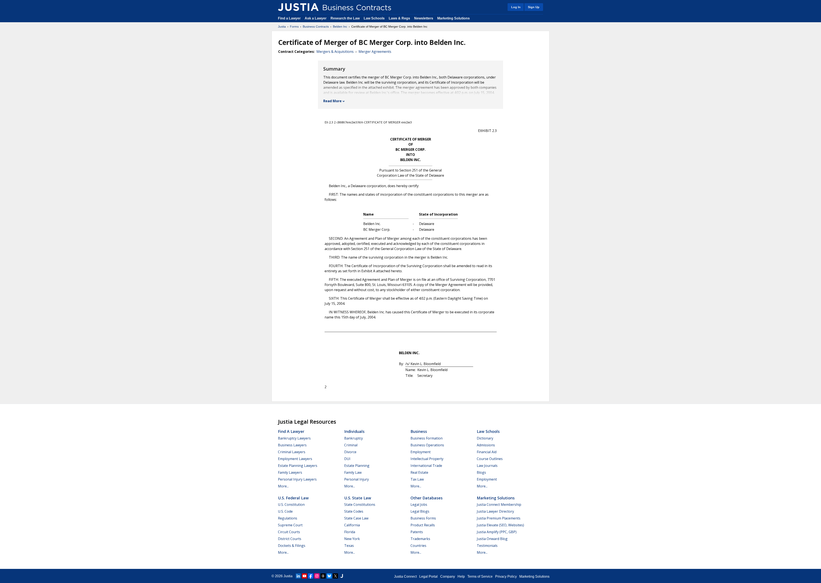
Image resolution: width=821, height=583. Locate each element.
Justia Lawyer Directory (495, 511)
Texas (349, 545)
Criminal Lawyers (291, 452)
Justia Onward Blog (492, 538)
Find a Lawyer (289, 18)
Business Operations (427, 445)
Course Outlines (490, 458)
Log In (516, 7)
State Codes (353, 511)
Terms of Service (480, 576)
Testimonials (487, 545)
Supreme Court (290, 525)
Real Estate (419, 472)
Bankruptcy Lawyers (294, 438)
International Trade (426, 465)
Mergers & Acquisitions (335, 51)
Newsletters (423, 18)
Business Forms (423, 518)
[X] (335, 576)
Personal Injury (356, 479)
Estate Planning (356, 465)
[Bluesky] (329, 576)
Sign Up (533, 7)
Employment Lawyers (295, 458)
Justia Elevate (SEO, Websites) (500, 525)
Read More (332, 101)
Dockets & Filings (291, 545)
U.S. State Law (357, 497)
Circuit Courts (289, 532)
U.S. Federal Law (293, 497)
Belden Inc (340, 26)
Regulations (287, 518)
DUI (347, 458)
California (352, 525)
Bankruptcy (353, 438)
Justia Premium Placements (498, 518)
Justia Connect (405, 576)
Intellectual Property (426, 458)
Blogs (481, 472)
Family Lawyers (290, 472)
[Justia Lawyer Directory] (341, 576)
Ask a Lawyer (316, 18)
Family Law (353, 472)
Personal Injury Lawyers (297, 479)
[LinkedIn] (298, 576)
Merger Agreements (375, 51)
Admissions (486, 445)
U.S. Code (285, 511)
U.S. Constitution (291, 504)
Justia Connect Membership (499, 504)
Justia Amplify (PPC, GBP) (497, 532)
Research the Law (345, 18)
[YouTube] (304, 576)
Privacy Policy (506, 576)
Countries (418, 545)
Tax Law (417, 479)
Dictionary (485, 438)
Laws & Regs (399, 18)
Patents (416, 532)
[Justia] (298, 7)
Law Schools (374, 18)
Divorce (350, 452)
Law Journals (487, 465)
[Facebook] (310, 576)
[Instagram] (316, 576)
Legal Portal (428, 576)
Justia (282, 26)
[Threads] (323, 576)
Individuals (354, 431)
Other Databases (426, 497)
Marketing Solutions (453, 18)
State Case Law (356, 518)
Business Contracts (316, 26)
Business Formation (426, 438)
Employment (420, 452)
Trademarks (420, 538)
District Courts (289, 538)
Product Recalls (422, 525)
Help (461, 576)
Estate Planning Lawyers (297, 465)
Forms (294, 26)
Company (447, 576)
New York (352, 538)
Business (418, 431)
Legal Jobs (418, 504)
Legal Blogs (419, 511)
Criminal (350, 445)
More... (283, 486)
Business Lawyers (292, 445)
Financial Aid (486, 452)
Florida (349, 532)
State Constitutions (359, 504)
